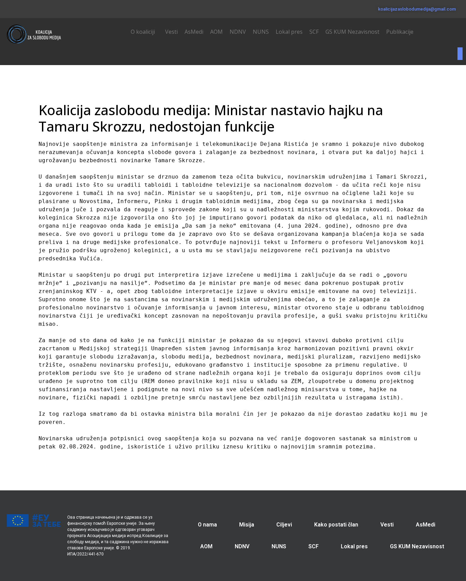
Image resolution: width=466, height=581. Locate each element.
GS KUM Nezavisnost (352, 31)
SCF (314, 31)
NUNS (261, 31)
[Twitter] (18, 7)
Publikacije (399, 31)
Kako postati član (336, 524)
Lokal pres (289, 31)
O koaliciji (143, 31)
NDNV (238, 31)
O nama (207, 524)
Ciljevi (284, 524)
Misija (246, 524)
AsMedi (194, 31)
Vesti (171, 31)
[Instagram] (29, 7)
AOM (216, 31)
